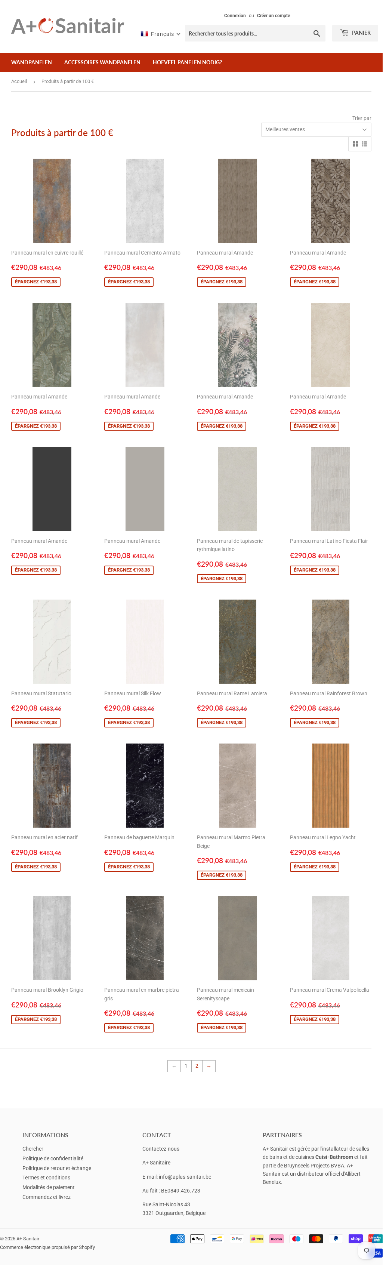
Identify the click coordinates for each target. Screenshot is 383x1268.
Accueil (19, 81)
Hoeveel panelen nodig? (187, 62)
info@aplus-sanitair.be (185, 1177)
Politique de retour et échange (56, 1168)
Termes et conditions (46, 1178)
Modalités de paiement (48, 1187)
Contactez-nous (160, 1149)
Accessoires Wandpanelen (102, 62)
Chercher (32, 1149)
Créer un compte (273, 15)
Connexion (235, 15)
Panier (361, 33)
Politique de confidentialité (52, 1158)
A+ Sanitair (27, 1238)
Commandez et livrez (46, 1197)
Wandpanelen (31, 62)
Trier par (361, 118)
